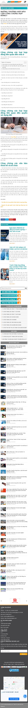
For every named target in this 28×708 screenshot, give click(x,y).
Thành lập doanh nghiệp (6, 623)
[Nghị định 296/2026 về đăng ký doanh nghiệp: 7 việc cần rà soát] (5, 235)
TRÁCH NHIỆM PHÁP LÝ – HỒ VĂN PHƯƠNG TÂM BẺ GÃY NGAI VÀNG (15, 409)
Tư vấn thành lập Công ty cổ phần (11, 311)
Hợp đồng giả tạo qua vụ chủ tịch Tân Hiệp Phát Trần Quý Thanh (17, 527)
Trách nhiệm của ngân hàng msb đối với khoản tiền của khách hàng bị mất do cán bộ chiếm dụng (17, 546)
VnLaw (5, 23)
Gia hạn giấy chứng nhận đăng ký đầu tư (15, 464)
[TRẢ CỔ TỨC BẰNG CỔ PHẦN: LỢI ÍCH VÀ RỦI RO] (5, 254)
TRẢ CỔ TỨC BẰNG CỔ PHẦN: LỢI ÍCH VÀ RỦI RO (18, 248)
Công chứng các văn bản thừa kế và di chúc (11, 68)
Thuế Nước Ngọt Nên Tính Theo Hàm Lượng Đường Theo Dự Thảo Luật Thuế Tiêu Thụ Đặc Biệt (17, 502)
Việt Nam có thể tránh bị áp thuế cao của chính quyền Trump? (17, 427)
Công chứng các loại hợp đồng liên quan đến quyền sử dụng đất (14, 66)
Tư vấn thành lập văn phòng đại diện (11, 322)
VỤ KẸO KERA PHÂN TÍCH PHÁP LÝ (15, 414)
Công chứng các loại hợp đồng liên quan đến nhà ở (12, 64)
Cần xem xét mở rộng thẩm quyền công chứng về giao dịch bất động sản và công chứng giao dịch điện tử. (17, 514)
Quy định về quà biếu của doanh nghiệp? (15, 532)
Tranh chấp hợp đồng (5, 639)
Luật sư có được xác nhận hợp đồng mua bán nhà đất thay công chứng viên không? (16, 384)
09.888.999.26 (8, 292)
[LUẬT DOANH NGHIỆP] (14, 1)
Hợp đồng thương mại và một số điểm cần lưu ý (14, 339)
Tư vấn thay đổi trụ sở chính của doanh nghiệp (14, 327)
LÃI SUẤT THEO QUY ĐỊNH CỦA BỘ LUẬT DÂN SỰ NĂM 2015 (16, 564)
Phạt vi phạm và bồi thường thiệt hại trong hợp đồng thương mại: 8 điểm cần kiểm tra (16, 359)
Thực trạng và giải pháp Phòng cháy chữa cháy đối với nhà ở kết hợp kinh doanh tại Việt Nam (17, 490)
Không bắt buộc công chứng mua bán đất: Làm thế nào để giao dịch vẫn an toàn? (17, 390)
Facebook (3, 219)
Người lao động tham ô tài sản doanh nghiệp (16, 507)
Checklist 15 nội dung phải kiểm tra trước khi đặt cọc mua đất (17, 377)
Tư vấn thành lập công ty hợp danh (11, 314)
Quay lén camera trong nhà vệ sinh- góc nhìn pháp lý (16, 483)
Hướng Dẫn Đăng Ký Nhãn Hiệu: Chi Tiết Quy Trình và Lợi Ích (16, 402)
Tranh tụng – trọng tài (5, 637)
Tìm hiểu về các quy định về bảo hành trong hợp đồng (14, 202)
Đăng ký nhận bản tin (9, 302)
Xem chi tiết (11, 243)
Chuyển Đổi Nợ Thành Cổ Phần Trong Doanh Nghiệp (16, 440)
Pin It (14, 219)
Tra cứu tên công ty (8, 299)
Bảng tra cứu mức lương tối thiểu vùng (15, 588)
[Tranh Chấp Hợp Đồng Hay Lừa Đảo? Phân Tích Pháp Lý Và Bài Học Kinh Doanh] (5, 274)
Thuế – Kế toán (4, 629)
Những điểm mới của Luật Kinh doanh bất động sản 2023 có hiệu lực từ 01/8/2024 (17, 477)
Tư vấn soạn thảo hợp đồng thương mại (12, 333)
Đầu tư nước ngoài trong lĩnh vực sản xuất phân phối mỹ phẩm (17, 458)
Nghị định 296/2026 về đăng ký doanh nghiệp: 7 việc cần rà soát (17, 229)
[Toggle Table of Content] (24, 62)
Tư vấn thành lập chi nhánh (9, 319)
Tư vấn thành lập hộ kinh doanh (10, 317)
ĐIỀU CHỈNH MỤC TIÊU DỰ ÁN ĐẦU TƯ (16, 451)
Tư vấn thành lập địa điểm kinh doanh (11, 325)
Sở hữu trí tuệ (3, 635)
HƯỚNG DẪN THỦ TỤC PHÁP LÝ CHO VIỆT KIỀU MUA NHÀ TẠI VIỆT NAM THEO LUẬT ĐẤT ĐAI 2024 (17, 496)
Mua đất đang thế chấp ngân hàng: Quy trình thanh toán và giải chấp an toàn (16, 371)
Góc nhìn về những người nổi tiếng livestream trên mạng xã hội (16, 539)
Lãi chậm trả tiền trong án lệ (12, 557)
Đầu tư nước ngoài (4, 627)
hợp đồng (13, 136)
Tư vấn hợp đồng (4, 633)
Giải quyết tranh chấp (5, 625)
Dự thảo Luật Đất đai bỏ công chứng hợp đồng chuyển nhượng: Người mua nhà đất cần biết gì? (17, 396)
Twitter (7, 219)
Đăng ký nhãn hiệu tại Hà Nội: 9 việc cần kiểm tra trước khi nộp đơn (17, 353)
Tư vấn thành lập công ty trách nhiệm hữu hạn (14, 308)
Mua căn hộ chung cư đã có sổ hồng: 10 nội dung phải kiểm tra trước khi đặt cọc (16, 346)
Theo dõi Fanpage (14, 698)
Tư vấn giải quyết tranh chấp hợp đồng (12, 336)
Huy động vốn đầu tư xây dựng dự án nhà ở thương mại (16, 571)
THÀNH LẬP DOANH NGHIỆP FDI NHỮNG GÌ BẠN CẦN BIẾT (17, 446)
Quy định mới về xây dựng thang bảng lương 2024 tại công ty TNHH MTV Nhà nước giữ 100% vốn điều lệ (16, 583)
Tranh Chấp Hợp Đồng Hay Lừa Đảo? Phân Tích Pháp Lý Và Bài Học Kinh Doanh (18, 267)
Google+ (10, 219)
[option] (14, 600)
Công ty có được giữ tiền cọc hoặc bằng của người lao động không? (16, 577)
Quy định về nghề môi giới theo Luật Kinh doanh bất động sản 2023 (17, 471)
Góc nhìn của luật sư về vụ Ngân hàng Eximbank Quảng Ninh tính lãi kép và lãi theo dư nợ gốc (17, 552)
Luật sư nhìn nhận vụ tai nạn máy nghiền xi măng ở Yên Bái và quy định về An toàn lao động (17, 521)
